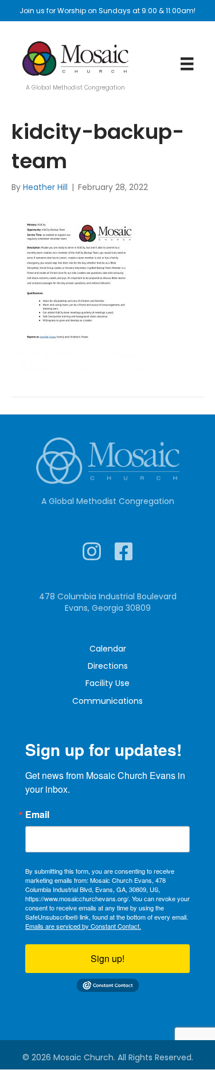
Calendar (107, 648)
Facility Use (107, 683)
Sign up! (107, 958)
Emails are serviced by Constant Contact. (83, 926)
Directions (108, 666)
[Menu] (187, 63)
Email (37, 814)
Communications (107, 701)
